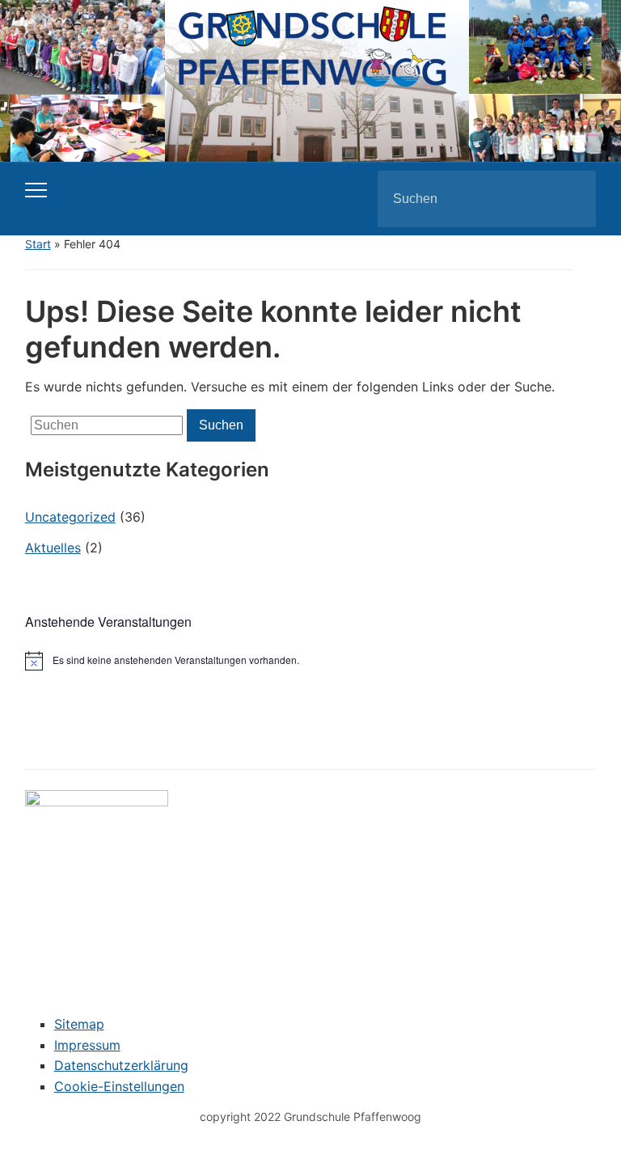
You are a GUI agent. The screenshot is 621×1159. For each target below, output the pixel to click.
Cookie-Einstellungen (119, 1086)
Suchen (570, 199)
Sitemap (79, 1024)
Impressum (87, 1045)
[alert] (311, 660)
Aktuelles (53, 547)
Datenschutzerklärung (121, 1065)
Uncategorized (70, 517)
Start (38, 244)
